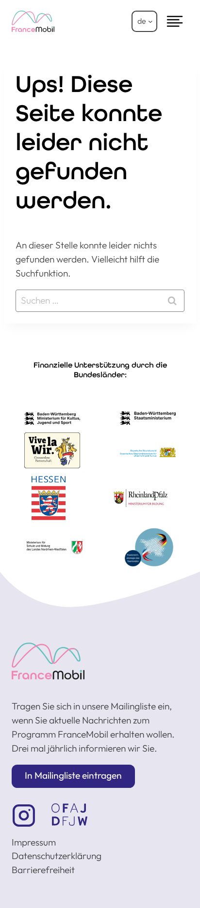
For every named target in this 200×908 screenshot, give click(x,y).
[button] (73, 776)
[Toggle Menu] (174, 21)
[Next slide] (175, 463)
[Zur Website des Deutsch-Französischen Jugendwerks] (69, 814)
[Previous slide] (25, 463)
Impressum (34, 842)
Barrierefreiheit (43, 870)
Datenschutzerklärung (56, 856)
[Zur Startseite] (48, 661)
